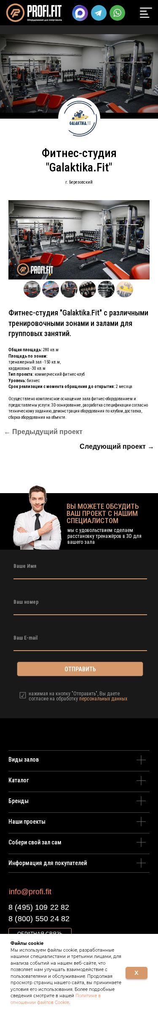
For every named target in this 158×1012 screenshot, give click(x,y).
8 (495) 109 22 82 (39, 907)
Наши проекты (27, 821)
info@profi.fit (30, 891)
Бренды (18, 801)
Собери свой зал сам (35, 842)
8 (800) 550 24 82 (39, 918)
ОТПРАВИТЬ (80, 669)
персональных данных (103, 699)
